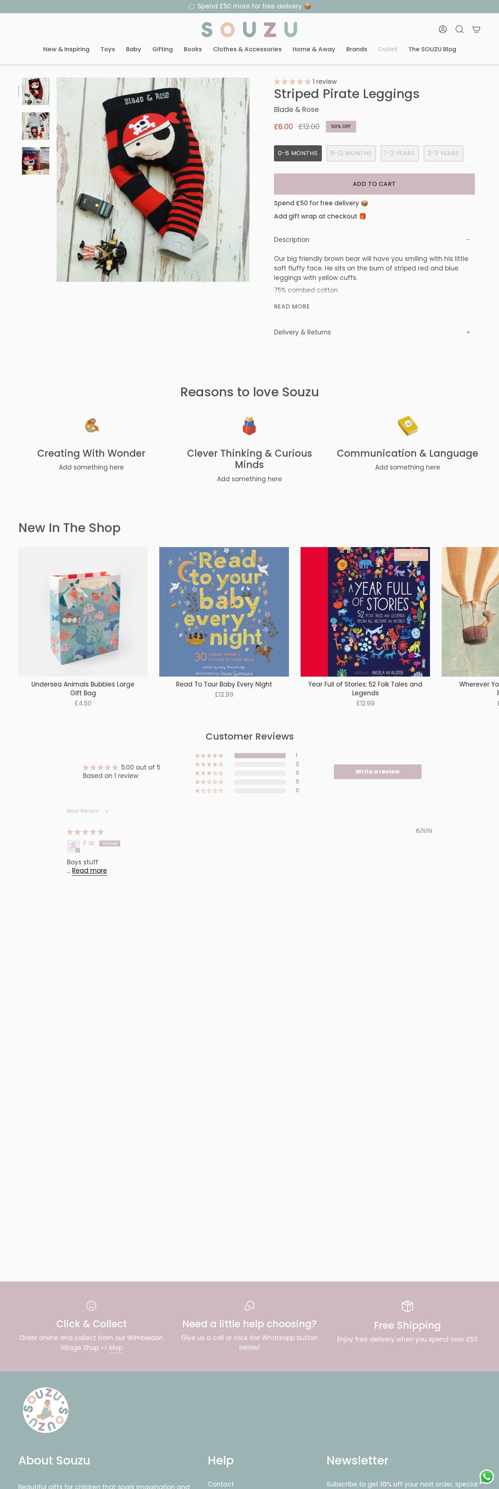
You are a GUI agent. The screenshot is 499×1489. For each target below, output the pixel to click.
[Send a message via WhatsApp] (486, 1476)
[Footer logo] (45, 1410)
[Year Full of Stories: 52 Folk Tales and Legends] (365, 612)
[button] (66, 49)
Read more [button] (89, 870)
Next (488, 612)
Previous (56, 179)
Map (116, 1347)
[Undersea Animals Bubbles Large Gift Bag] (83, 612)
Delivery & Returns (302, 332)
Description (291, 239)
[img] (85, 831)
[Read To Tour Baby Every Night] (224, 612)
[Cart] (476, 29)
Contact (221, 1484)
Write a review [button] (377, 771)
